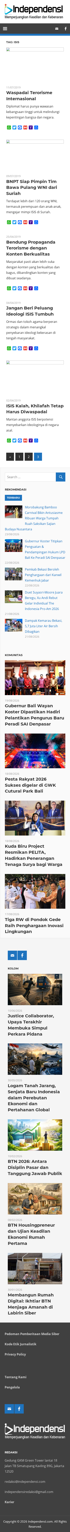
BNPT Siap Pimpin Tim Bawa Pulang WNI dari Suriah (31, 187)
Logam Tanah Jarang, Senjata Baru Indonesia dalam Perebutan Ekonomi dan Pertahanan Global (34, 1097)
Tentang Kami (15, 1377)
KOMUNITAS (14, 655)
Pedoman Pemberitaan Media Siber (32, 1334)
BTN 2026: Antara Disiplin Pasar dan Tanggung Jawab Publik (35, 1167)
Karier (9, 1502)
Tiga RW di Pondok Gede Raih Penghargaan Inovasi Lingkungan (34, 925)
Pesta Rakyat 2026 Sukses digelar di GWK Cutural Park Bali (30, 785)
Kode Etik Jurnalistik (20, 1344)
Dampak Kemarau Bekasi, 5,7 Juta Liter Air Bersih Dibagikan (43, 626)
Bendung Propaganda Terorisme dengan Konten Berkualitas (30, 248)
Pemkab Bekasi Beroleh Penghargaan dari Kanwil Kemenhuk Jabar (43, 575)
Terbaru (13, 497)
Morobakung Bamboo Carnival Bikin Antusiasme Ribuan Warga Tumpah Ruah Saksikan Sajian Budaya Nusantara (34, 518)
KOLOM (13, 968)
